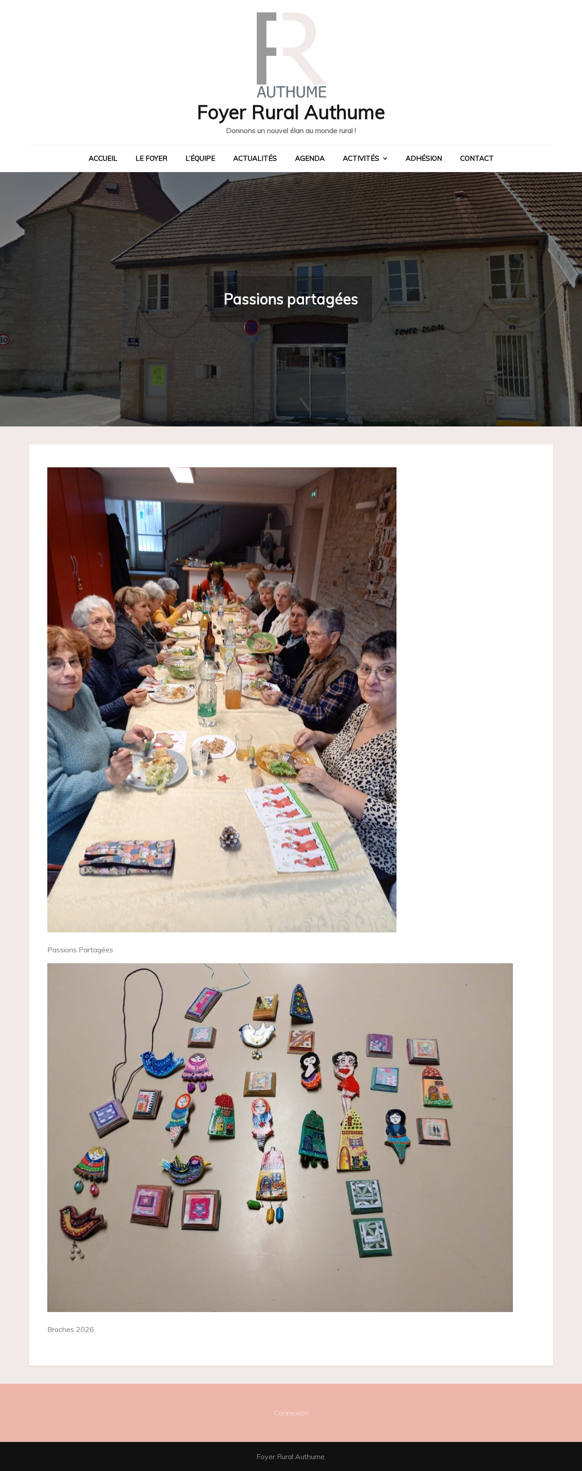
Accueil (103, 158)
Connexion (291, 1412)
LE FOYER (151, 158)
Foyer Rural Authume (291, 112)
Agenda (310, 158)
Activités (361, 158)
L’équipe (200, 158)
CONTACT (477, 158)
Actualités (255, 158)
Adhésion (424, 158)
